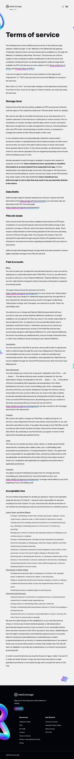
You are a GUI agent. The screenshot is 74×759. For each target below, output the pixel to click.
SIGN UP (18, 708)
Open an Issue (50, 729)
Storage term (14, 101)
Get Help (22, 729)
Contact (22, 732)
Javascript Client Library (53, 725)
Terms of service (33, 34)
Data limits (12, 191)
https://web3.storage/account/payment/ (22, 207)
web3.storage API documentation (32, 201)
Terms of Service (25, 736)
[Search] (63, 6)
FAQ (20, 725)
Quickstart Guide (24, 722)
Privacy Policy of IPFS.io (24, 69)
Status (21, 743)
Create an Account (51, 722)
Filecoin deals (14, 215)
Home (11, 9)
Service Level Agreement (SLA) (29, 739)
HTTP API (48, 732)
